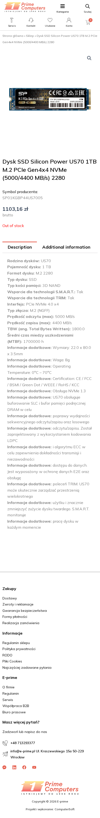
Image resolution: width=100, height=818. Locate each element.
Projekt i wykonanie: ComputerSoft (50, 809)
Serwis (12, 25)
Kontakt (30, 25)
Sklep (30, 36)
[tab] (19, 247)
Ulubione (50, 25)
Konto (69, 25)
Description (20, 247)
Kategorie (63, 11)
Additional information (66, 247)
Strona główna (12, 36)
